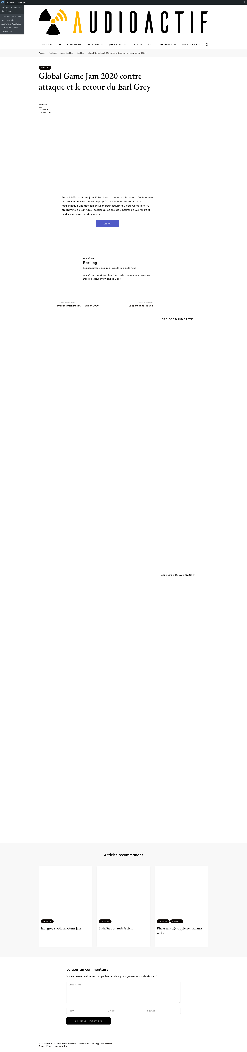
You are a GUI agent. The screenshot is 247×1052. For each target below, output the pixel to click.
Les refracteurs (141, 44)
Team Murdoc (165, 44)
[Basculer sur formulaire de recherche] (207, 44)
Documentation (8, 20)
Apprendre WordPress (11, 24)
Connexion (11, 2)
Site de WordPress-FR (11, 16)
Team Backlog (50, 44)
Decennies (94, 44)
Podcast (176, 921)
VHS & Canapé (189, 44)
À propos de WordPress (12, 7)
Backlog (45, 68)
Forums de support (9, 27)
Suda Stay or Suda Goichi (116, 928)
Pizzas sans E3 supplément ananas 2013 (179, 930)
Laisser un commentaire (48, 111)
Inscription (22, 2)
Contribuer (6, 11)
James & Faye (116, 44)
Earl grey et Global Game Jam (61, 928)
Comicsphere (74, 44)
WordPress (64, 1046)
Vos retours (6, 31)
